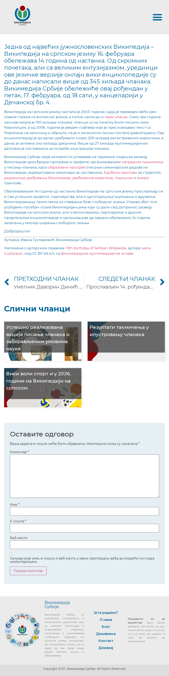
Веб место (18, 538)
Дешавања (106, 634)
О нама (106, 620)
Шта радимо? (106, 613)
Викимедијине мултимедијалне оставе (97, 253)
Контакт (105, 641)
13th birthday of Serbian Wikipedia (96, 248)
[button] (157, 17)
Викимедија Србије (57, 604)
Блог (106, 627)
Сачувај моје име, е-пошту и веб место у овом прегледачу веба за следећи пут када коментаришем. (82, 560)
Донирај (106, 648)
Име (15, 504)
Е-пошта (18, 521)
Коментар (19, 452)
